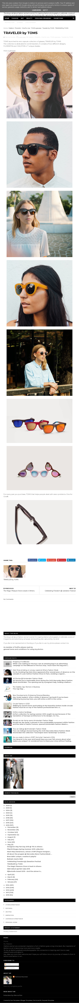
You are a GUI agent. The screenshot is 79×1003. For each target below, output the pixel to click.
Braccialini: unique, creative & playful (21, 856)
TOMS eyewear (36, 28)
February (11, 879)
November (12, 830)
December (12, 827)
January (11, 882)
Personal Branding (43, 18)
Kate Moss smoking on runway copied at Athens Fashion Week (35, 670)
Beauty (29, 18)
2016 (8, 823)
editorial (9, 908)
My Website (7, 944)
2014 (8, 885)
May (9, 845)
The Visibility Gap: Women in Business (26, 687)
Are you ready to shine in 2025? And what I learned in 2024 (34, 737)
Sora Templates (14, 1000)
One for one (26, 28)
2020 (8, 813)
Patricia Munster (21, 977)
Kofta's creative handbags (22, 712)
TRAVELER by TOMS (11, 580)
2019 (8, 815)
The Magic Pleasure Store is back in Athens (24, 866)
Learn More (36, 10)
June (10, 842)
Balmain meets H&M (15, 859)
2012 (8, 890)
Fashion (15, 18)
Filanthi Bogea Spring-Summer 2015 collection (25, 849)
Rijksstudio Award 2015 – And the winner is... (24, 871)
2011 (7, 892)
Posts (8, 964)
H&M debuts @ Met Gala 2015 (18, 869)
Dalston (11, 28)
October (11, 832)
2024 (8, 810)
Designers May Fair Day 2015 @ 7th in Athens (24, 847)
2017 (8, 820)
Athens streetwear (13, 905)
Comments (10, 968)
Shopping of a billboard (21, 662)
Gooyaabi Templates (48, 1000)
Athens (20, 22)
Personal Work (11, 922)
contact (63, 643)
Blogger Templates (26, 1000)
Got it (45, 10)
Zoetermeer (30, 22)
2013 (8, 888)
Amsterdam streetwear (14, 919)
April (10, 874)
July (9, 840)
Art (22, 18)
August (11, 837)
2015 (8, 825)
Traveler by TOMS (48, 28)
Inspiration (9, 22)
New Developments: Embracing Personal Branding (31, 695)
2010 (8, 895)
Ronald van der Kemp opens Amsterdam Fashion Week (33, 720)
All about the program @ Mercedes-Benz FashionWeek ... (29, 854)
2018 (8, 818)
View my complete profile (12, 986)
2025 (8, 808)
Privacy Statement (10, 931)
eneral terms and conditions (16, 649)
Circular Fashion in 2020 (21, 704)
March (10, 877)
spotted (9, 912)
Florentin (18, 28)
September (12, 835)
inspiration (10, 915)
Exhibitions (58, 18)
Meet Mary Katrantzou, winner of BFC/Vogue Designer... (29, 852)
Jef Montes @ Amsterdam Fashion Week (27, 678)
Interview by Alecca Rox (12, 995)
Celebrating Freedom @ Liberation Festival (24, 861)
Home (7, 18)
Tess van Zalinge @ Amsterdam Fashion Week (29, 729)
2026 (8, 805)
